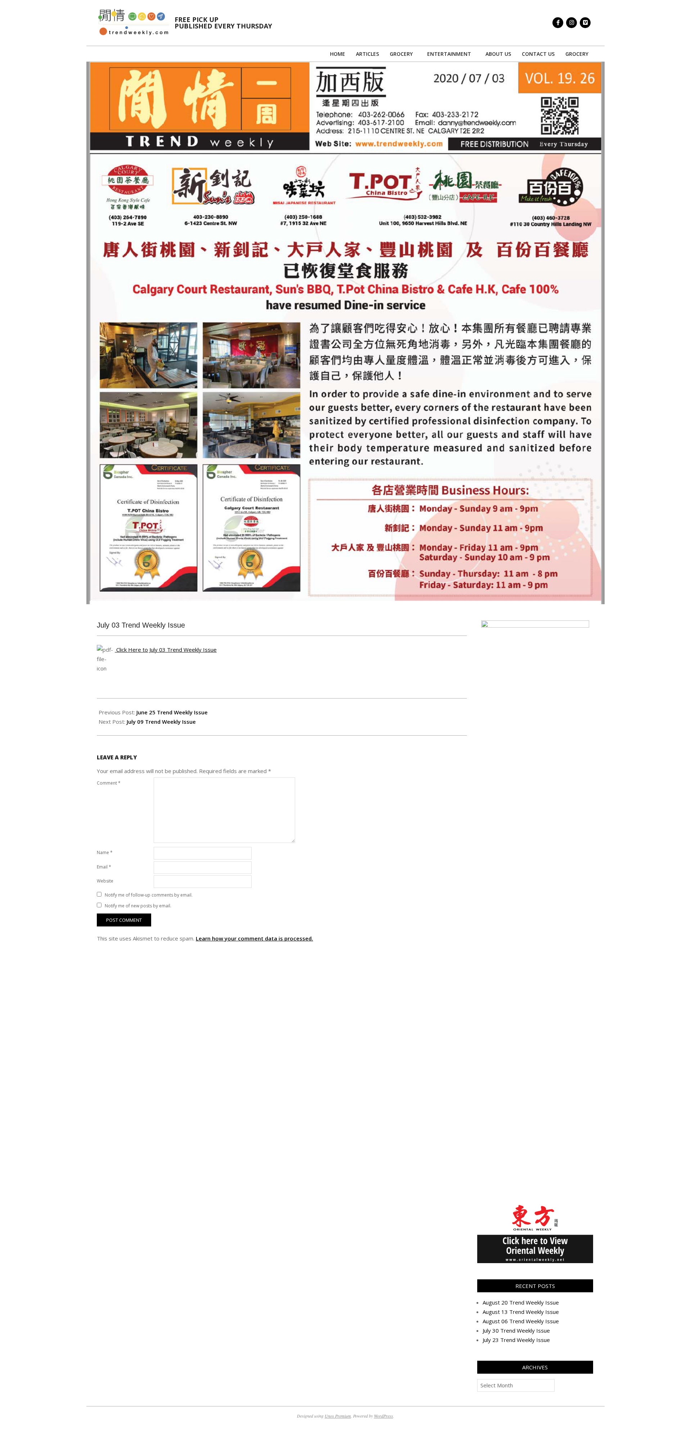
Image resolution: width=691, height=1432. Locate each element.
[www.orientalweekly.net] (535, 1207)
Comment (109, 783)
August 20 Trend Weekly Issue (521, 1302)
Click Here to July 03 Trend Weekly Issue (166, 649)
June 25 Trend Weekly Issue (172, 712)
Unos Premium (338, 1416)
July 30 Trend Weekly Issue (516, 1330)
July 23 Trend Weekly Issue (516, 1339)
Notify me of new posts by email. (138, 906)
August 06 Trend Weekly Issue (521, 1321)
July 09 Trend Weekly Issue (161, 721)
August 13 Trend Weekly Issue (521, 1311)
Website (105, 881)
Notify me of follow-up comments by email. (149, 895)
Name (105, 852)
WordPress (383, 1416)
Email (104, 867)
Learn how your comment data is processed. (254, 938)
